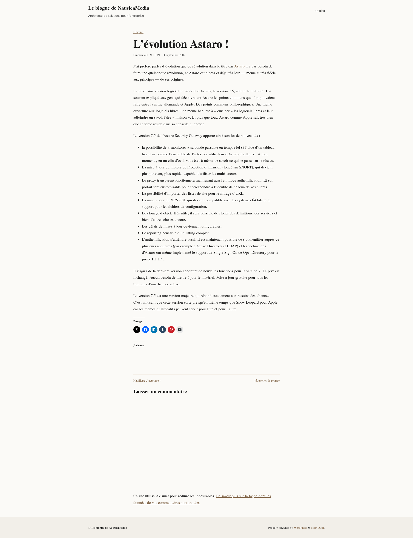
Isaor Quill (317, 528)
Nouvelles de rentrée (267, 380)
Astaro (239, 66)
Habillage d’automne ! (147, 380)
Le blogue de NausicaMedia (118, 7)
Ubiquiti (138, 32)
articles (320, 10)
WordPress (300, 528)
